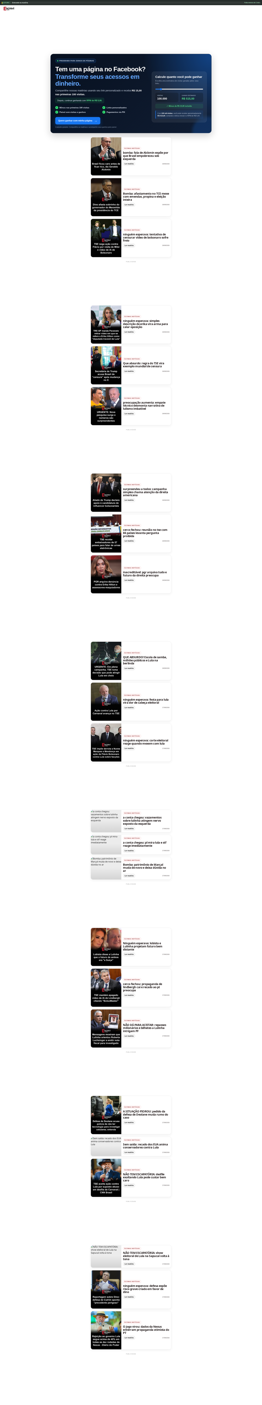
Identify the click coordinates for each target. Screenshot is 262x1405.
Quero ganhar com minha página (77, 120)
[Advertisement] (82, 31)
